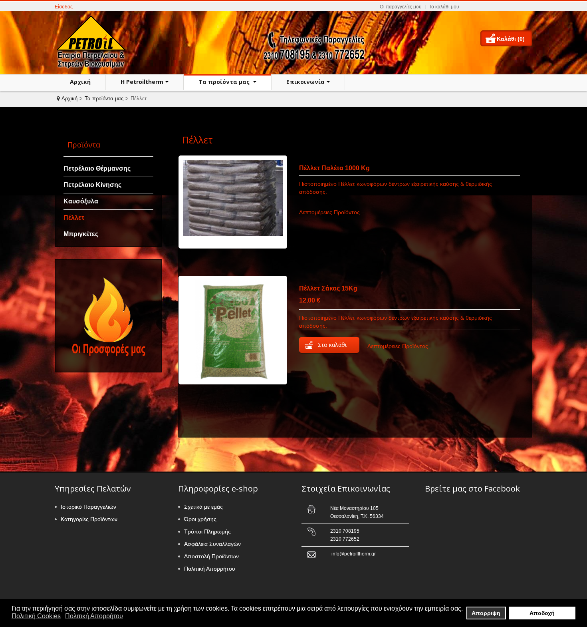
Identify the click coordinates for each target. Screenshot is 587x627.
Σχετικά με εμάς (203, 507)
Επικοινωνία (305, 82)
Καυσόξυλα (80, 201)
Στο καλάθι (332, 344)
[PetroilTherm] (93, 42)
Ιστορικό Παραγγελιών (88, 507)
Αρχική (80, 82)
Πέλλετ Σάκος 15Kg (328, 288)
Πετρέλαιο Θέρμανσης (97, 168)
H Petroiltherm (142, 82)
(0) (521, 39)
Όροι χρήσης (200, 519)
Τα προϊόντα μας (224, 82)
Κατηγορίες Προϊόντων (89, 519)
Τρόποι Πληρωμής (207, 531)
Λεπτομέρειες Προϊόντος (329, 212)
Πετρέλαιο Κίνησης (92, 184)
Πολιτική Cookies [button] (36, 616)
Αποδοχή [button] (542, 613)
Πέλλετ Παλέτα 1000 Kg (334, 168)
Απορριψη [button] (486, 613)
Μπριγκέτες (80, 234)
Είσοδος (64, 7)
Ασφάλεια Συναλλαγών (212, 544)
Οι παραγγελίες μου (401, 7)
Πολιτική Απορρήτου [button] (94, 616)
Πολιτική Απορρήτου (209, 568)
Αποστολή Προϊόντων (211, 556)
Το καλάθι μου (444, 7)
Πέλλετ (73, 217)
